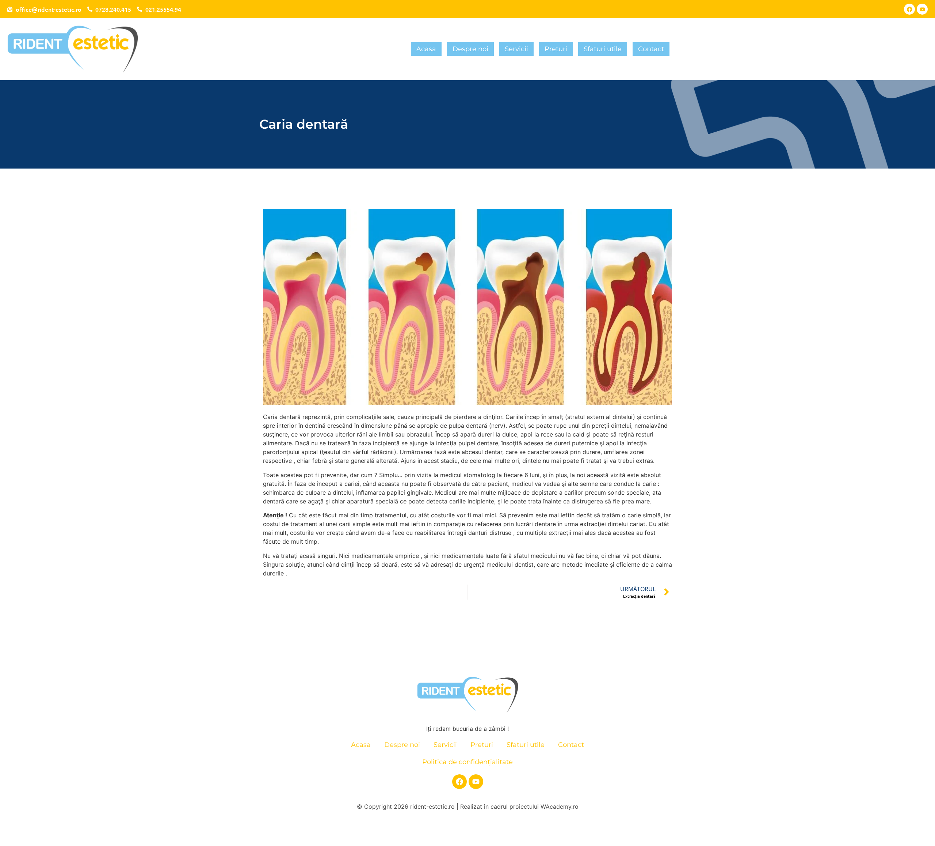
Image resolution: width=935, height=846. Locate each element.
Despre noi (470, 49)
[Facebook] (909, 9)
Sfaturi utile (603, 49)
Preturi (556, 49)
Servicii (516, 49)
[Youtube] (922, 9)
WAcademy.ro (560, 806)
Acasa (426, 49)
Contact (651, 49)
